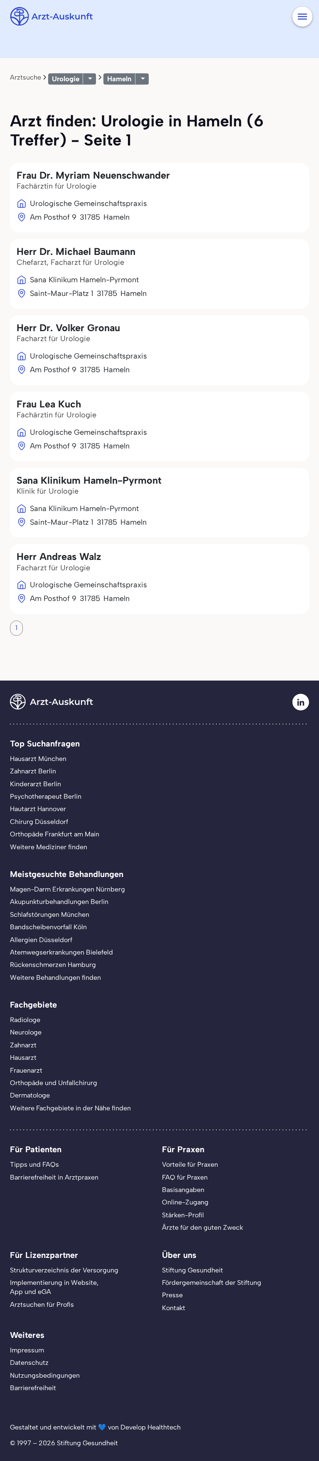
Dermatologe (30, 1095)
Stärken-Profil (183, 1215)
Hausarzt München (38, 759)
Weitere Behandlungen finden (55, 977)
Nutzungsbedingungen (45, 1375)
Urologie (65, 79)
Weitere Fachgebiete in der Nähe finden (70, 1108)
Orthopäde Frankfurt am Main (54, 834)
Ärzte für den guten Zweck (202, 1227)
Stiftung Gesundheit (192, 1270)
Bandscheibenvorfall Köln (48, 927)
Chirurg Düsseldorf (39, 822)
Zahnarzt (23, 1045)
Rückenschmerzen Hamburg (53, 965)
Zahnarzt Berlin (33, 771)
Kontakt (173, 1308)
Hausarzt (23, 1057)
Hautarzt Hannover (38, 809)
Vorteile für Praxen (190, 1164)
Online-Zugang (185, 1202)
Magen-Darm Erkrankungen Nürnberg (67, 889)
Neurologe (26, 1032)
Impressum (27, 1350)
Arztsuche (25, 77)
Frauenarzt (26, 1070)
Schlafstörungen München (49, 914)
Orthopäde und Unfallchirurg (53, 1083)
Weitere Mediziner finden (48, 847)
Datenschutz (29, 1363)
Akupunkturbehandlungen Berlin (59, 902)
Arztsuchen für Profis (42, 1304)
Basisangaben (183, 1190)
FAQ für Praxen (185, 1177)
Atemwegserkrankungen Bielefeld (61, 952)
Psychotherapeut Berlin (45, 796)
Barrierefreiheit (33, 1388)
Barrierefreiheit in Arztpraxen (54, 1177)
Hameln (119, 79)
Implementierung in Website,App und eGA (54, 1287)
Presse (172, 1295)
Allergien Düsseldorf (41, 940)
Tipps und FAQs (34, 1164)
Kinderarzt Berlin (35, 784)
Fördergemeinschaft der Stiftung (211, 1283)
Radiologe (25, 1020)
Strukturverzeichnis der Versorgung (64, 1270)
